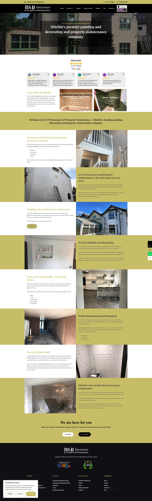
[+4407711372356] (150, 254)
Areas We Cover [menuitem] (88, 8)
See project (76, 102)
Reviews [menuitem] (98, 8)
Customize (10, 493)
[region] (20, 489)
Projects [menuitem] (78, 8)
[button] (125, 80)
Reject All (20, 493)
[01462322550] (150, 245)
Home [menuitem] (62, 8)
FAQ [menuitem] (104, 8)
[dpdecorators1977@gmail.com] (150, 250)
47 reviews (78, 65)
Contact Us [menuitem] (111, 8)
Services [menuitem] (69, 8)
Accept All (31, 493)
